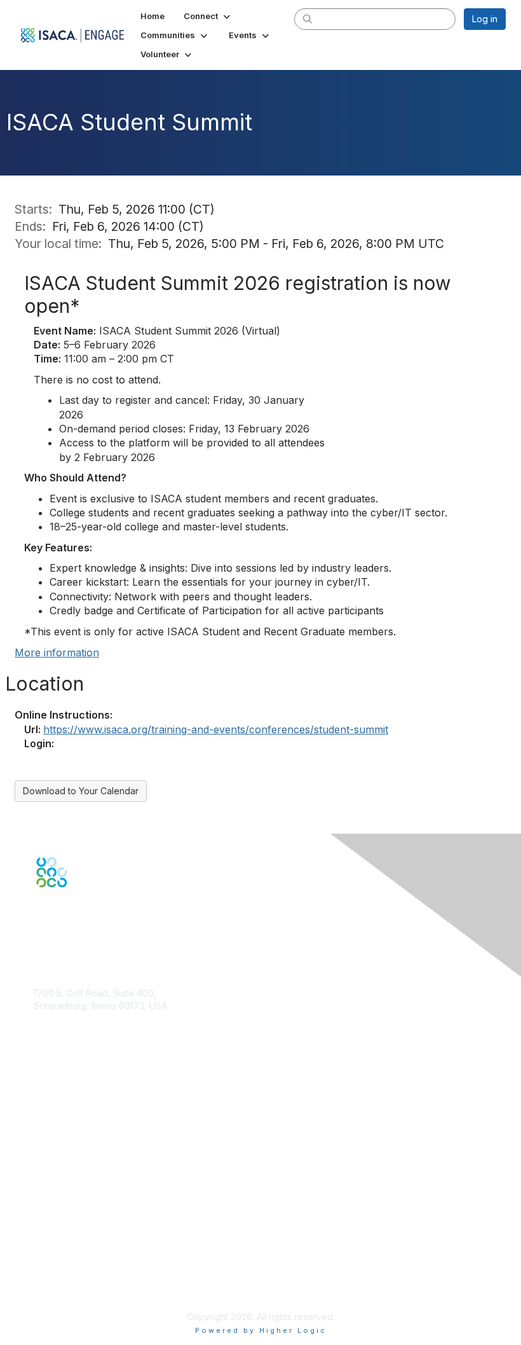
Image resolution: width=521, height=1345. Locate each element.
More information (57, 652)
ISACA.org (55, 1017)
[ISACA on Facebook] (39, 910)
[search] (307, 18)
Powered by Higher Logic (261, 1330)
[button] (208, 15)
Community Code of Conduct (94, 1248)
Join (42, 1126)
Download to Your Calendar (81, 790)
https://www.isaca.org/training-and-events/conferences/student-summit (215, 729)
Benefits (51, 1139)
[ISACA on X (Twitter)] (53, 910)
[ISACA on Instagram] (94, 910)
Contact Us (56, 1043)
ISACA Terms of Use (76, 1272)
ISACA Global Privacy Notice (93, 1284)
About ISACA (60, 1235)
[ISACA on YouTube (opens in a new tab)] (80, 910)
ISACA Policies (64, 1260)
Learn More (58, 1151)
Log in (484, 18)
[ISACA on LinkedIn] (66, 910)
